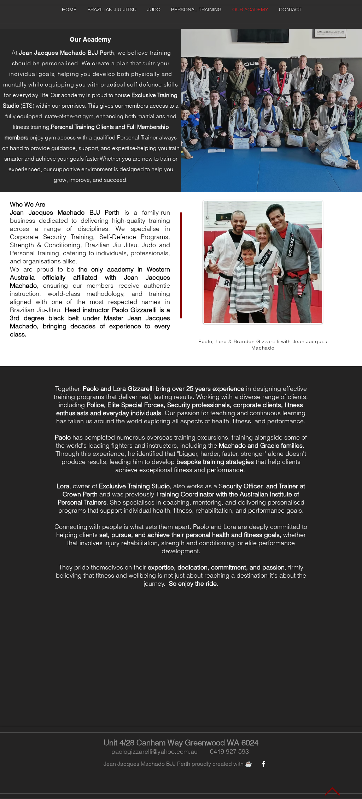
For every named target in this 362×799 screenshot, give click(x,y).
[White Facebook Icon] (263, 764)
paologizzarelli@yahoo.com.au (154, 751)
